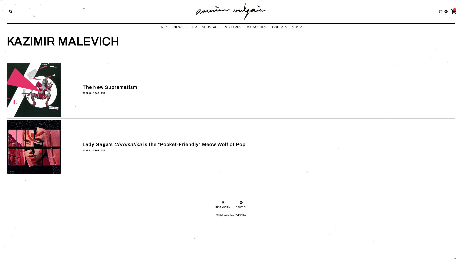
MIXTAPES (233, 27)
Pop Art (100, 93)
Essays (87, 93)
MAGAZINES (256, 27)
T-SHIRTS (279, 27)
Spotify (241, 207)
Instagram (222, 207)
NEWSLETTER (185, 27)
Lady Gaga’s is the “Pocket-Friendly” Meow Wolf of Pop (164, 144)
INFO (164, 27)
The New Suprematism (110, 87)
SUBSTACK (211, 27)
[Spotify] (446, 11)
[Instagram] (440, 11)
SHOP (297, 27)
